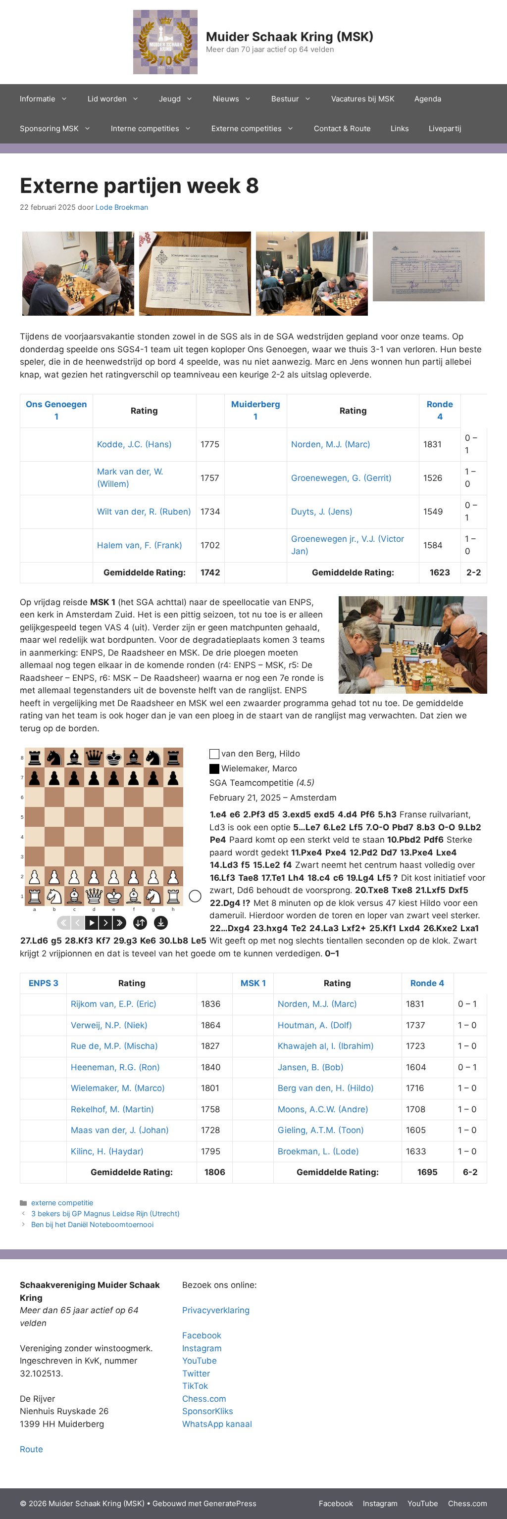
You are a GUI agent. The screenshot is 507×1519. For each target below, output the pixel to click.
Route (31, 1449)
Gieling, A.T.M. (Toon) (321, 1130)
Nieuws (226, 98)
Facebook (201, 1335)
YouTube (199, 1361)
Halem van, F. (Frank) (139, 545)
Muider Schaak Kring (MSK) (290, 36)
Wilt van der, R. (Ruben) (144, 512)
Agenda (427, 98)
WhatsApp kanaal (217, 1424)
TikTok (195, 1386)
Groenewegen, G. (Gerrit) (341, 478)
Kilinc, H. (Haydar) (107, 1151)
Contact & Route (342, 128)
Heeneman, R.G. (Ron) (115, 1067)
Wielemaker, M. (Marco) (118, 1088)
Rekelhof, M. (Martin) (112, 1109)
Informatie (37, 98)
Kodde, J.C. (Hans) (134, 444)
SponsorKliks (207, 1411)
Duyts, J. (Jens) (322, 512)
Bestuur (285, 98)
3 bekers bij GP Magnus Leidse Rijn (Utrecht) (105, 1213)
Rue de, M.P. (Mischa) (114, 1046)
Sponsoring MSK (49, 128)
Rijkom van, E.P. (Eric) (113, 1004)
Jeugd (170, 98)
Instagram (202, 1348)
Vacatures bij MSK (363, 98)
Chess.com (204, 1399)
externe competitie (62, 1202)
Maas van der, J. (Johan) (120, 1130)
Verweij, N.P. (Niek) (109, 1025)
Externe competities (246, 128)
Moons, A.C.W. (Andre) (323, 1109)
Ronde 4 (427, 983)
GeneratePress (229, 1503)
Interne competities (145, 128)
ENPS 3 (43, 983)
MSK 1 (253, 983)
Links (400, 128)
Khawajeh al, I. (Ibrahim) (326, 1046)
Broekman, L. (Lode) (318, 1151)
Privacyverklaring (216, 1310)
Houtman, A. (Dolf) (315, 1025)
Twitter (196, 1373)
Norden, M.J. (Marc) (330, 444)
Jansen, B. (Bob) (311, 1067)
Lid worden (107, 98)
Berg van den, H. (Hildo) (326, 1088)
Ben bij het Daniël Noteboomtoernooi (92, 1224)
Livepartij (445, 128)
